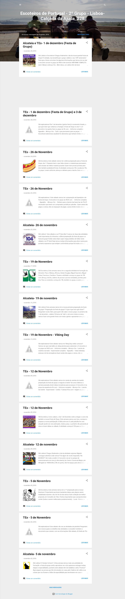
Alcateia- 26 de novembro (40, 225)
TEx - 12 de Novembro (37, 371)
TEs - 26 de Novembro (37, 152)
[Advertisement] (99, 61)
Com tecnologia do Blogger (64, 594)
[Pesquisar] (105, 5)
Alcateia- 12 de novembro (40, 444)
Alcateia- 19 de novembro (40, 298)
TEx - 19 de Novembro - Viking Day (46, 334)
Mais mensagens (55, 587)
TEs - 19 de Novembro (37, 261)
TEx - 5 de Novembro (37, 517)
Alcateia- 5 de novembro (39, 554)
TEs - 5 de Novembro (37, 481)
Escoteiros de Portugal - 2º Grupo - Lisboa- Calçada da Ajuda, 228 (62, 16)
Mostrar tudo (83, 34)
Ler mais (84, 72)
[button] (87, 42)
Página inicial (62, 27)
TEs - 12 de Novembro (37, 408)
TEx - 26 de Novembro (37, 188)
